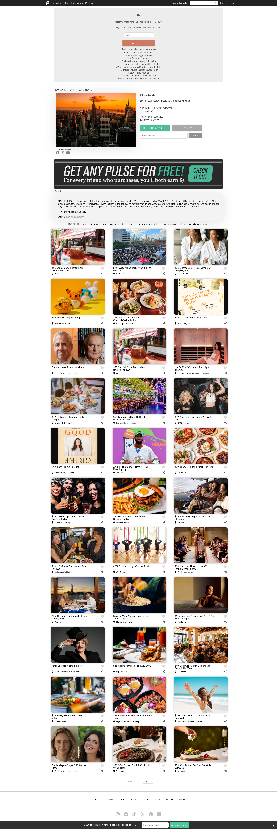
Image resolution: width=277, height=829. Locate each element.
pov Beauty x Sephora (138, 58)
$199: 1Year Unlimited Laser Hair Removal (192, 716)
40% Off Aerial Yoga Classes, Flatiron (132, 566)
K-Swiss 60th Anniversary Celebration (138, 61)
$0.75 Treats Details (75, 211)
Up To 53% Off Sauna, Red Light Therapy (192, 368)
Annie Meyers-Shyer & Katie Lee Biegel (69, 766)
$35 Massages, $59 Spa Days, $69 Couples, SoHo (193, 269)
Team (146, 800)
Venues (122, 800)
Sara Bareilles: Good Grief (65, 466)
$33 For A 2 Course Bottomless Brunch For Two (130, 517)
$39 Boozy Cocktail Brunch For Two (194, 466)
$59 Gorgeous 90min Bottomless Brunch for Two (130, 418)
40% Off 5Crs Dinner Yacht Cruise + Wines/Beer (71, 617)
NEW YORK (60, 90)
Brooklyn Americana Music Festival (138, 75)
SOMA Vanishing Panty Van (138, 55)
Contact (96, 800)
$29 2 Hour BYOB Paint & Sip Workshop (142, 224)
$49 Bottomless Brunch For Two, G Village (70, 418)
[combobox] (204, 3)
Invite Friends (180, 2)
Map (66, 2)
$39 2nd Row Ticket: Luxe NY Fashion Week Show (191, 567)
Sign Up (230, 2)
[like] (102, 268)
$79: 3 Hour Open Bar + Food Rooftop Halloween (68, 517)
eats (72, 90)
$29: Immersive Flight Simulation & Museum (193, 517)
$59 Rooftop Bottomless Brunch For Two (132, 716)
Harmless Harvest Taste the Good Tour (139, 69)
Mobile (182, 800)
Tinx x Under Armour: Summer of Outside (138, 78)
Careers (135, 800)
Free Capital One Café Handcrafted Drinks (138, 64)
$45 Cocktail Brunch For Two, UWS (132, 665)
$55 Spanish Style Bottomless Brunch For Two (67, 269)
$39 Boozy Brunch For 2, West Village (68, 716)
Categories (77, 2)
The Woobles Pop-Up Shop (66, 317)
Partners (89, 2)
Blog (221, 2)
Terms (158, 800)
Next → (147, 781)
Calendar (56, 2)
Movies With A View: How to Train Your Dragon (131, 617)
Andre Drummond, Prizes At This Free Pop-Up (130, 468)
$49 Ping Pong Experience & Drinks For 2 (193, 418)
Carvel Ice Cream (75, 216)
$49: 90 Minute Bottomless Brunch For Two (70, 567)
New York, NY (147, 107)
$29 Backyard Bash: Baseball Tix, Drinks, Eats (186, 224)
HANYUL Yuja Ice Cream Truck (138, 52)
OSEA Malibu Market (138, 72)
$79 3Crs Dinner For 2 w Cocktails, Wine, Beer (193, 766)
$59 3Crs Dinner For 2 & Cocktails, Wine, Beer (131, 766)
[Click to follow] (155, 128)
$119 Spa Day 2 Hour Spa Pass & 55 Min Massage (194, 617)
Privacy (169, 800)
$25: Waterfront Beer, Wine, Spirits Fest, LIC (132, 269)
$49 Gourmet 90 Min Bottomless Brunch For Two (192, 667)
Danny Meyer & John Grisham (68, 367)
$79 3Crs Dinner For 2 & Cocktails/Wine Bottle (126, 318)
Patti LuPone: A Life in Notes (67, 665)
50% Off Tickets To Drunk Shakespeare (101, 224)
